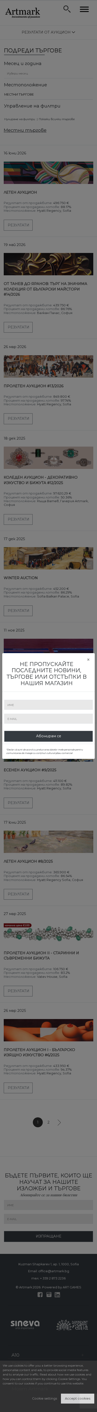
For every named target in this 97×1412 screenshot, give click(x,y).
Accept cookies (77, 1398)
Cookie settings (44, 1398)
